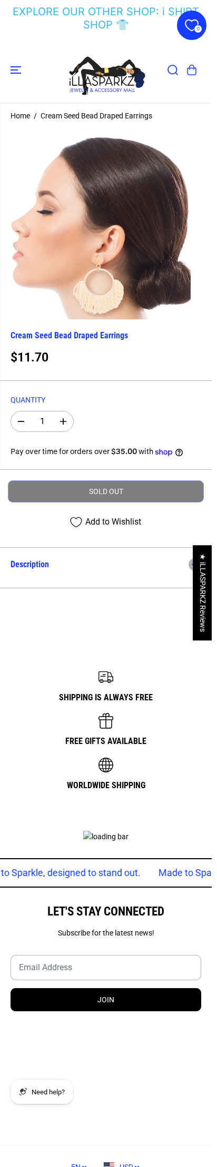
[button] (17, 70)
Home (20, 116)
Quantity (28, 400)
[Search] (172, 70)
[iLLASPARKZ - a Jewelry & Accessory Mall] (105, 70)
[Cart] (191, 70)
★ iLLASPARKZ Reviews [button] (203, 593)
